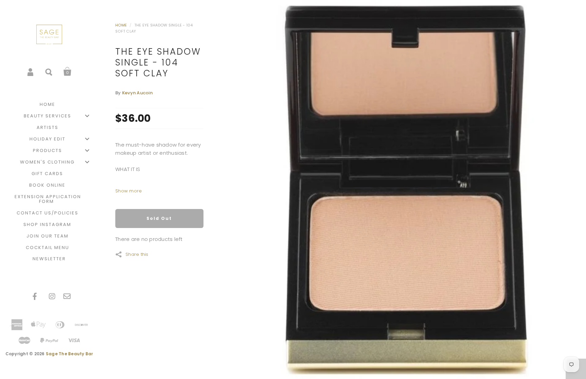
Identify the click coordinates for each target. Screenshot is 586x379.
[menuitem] (49, 104)
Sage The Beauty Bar (69, 354)
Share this (137, 254)
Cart (67, 71)
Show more (128, 191)
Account (31, 71)
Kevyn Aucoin (137, 93)
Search (49, 71)
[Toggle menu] (87, 115)
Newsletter (49, 258)
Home (121, 25)
